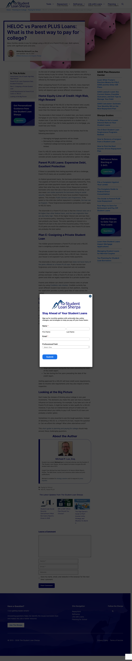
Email (45, 336)
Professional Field (49, 344)
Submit (49, 357)
